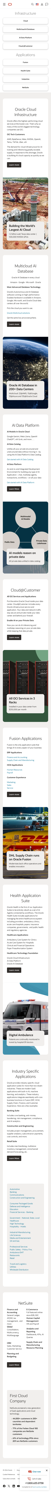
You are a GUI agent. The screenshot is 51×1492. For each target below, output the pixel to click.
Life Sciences (15, 1235)
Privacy (19, 1470)
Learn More (14, 489)
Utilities (13, 1266)
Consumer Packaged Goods (21, 1203)
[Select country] (37, 4)
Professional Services (18, 1246)
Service (10, 788)
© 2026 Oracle (7, 1470)
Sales (9, 785)
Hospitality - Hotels (18, 1226)
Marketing (11, 782)
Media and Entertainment (20, 1238)
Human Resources (14, 769)
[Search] (32, 4)
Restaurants (15, 1255)
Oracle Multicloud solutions (18, 313)
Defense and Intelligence (20, 1206)
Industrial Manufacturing (20, 1232)
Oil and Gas (14, 1241)
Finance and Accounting (17, 757)
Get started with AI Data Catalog (20, 459)
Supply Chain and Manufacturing (20, 760)
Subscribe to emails (9, 1479)
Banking (13, 1192)
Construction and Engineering (22, 1197)
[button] (4, 4)
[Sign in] (42, 4)
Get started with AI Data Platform (20, 482)
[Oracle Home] (10, 4)
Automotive (15, 1189)
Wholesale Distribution (19, 1269)
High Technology (17, 1223)
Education (14, 1209)
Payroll (10, 772)
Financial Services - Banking (21, 1212)
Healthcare (14, 1220)
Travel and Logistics (18, 1264)
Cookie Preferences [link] (9, 1474)
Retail (12, 1258)
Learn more (14, 164)
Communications (17, 1195)
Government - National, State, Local (24, 1218)
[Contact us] (46, 4)
